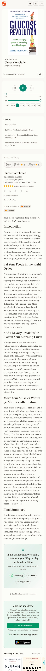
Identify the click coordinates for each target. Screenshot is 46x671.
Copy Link (24, 581)
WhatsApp (18, 575)
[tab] (8, 164)
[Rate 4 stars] (11, 186)
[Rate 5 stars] (13, 186)
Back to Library (12, 157)
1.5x (27, 105)
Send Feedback (11, 200)
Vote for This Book (24, 625)
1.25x (22, 105)
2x (39, 105)
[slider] (6, 94)
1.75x (33, 105)
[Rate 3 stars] (8, 186)
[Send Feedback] (35, 4)
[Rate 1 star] (4, 186)
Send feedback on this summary (24, 594)
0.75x (13, 105)
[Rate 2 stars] (6, 186)
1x (17, 105)
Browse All (36, 654)
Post (33, 575)
